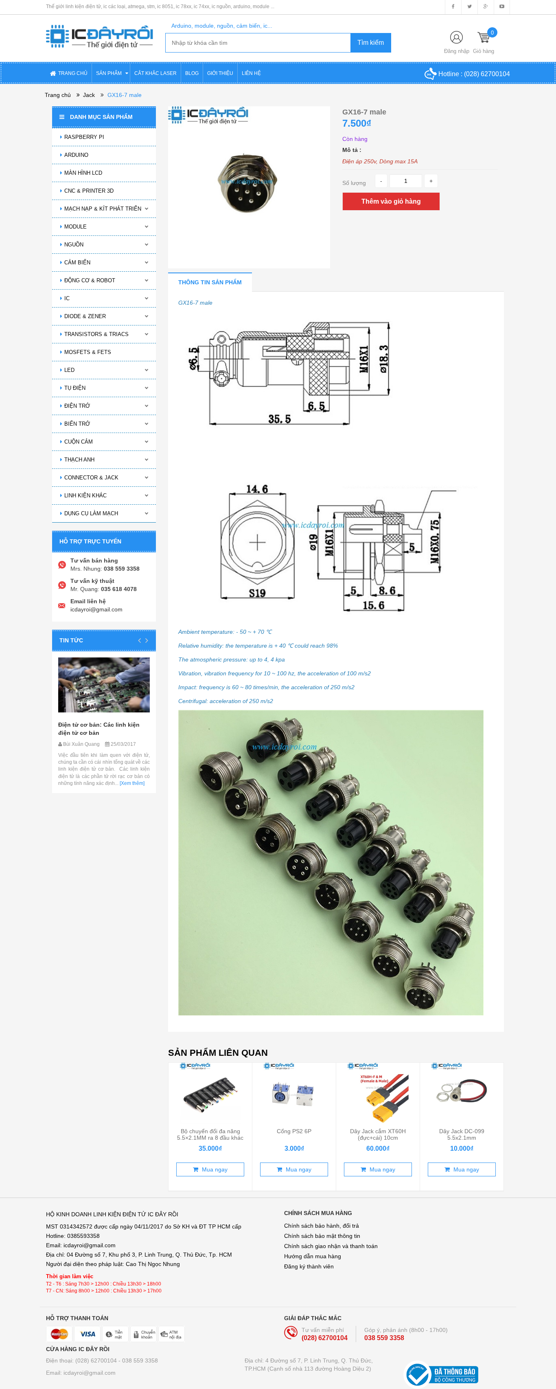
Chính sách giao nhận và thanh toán (331, 1246)
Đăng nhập (456, 51)
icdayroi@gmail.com (96, 609)
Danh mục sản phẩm (101, 117)
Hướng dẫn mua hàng (312, 1256)
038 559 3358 (384, 1337)
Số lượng (354, 183)
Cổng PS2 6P (294, 1131)
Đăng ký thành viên (309, 1266)
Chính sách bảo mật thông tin (322, 1236)
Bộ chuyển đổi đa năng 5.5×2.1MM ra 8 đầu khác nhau (210, 1137)
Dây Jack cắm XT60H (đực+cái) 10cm (378, 1134)
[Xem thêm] (131, 783)
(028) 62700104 (487, 73)
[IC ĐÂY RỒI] (99, 31)
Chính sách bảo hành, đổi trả (321, 1225)
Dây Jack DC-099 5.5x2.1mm (461, 1134)
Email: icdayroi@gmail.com (81, 1372)
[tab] (210, 282)
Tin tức (71, 640)
